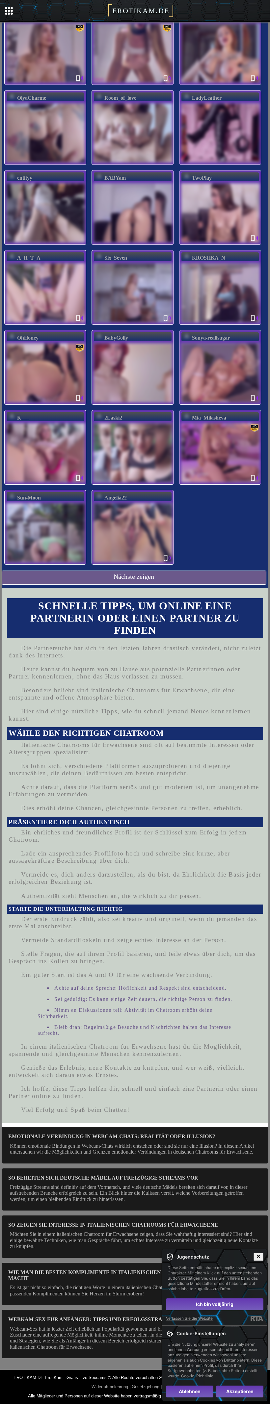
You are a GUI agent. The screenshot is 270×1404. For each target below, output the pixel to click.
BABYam (115, 178)
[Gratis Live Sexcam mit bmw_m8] (220, 82)
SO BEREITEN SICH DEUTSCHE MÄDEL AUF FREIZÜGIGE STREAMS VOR (103, 1178)
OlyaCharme (31, 98)
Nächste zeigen (134, 576)
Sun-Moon (29, 497)
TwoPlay (202, 178)
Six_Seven (115, 258)
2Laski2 (113, 418)
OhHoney (28, 338)
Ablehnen (190, 1391)
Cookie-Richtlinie (197, 1375)
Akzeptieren (240, 1391)
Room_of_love (120, 98)
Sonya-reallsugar (211, 338)
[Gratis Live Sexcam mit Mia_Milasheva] (220, 482)
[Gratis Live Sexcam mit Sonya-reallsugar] (220, 402)
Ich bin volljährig (214, 1304)
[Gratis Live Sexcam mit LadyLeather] (220, 162)
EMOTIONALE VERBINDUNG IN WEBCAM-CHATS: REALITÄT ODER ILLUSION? (111, 1136)
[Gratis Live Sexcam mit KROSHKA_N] (220, 322)
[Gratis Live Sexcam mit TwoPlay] (220, 242)
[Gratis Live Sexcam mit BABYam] (133, 242)
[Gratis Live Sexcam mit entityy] (45, 242)
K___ (23, 418)
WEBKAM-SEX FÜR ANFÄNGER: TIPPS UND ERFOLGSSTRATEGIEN (95, 1319)
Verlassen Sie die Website (189, 1318)
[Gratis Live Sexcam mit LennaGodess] (45, 82)
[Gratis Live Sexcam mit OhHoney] (45, 402)
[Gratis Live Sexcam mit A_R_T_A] (45, 322)
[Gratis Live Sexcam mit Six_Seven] (133, 322)
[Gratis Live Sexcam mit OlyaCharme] (45, 162)
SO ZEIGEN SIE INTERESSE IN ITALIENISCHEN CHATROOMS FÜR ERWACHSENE (113, 1225)
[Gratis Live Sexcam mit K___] (45, 482)
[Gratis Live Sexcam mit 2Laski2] (133, 482)
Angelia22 (115, 497)
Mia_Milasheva (209, 418)
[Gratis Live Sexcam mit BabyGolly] (133, 402)
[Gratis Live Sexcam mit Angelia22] (133, 562)
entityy (24, 178)
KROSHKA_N (208, 258)
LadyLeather (207, 98)
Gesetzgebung (145, 1386)
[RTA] (256, 1318)
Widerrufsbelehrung (110, 1386)
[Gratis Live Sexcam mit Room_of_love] (133, 162)
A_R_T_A (28, 258)
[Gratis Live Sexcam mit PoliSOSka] (133, 82)
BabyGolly (116, 338)
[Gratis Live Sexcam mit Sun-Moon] (45, 562)
